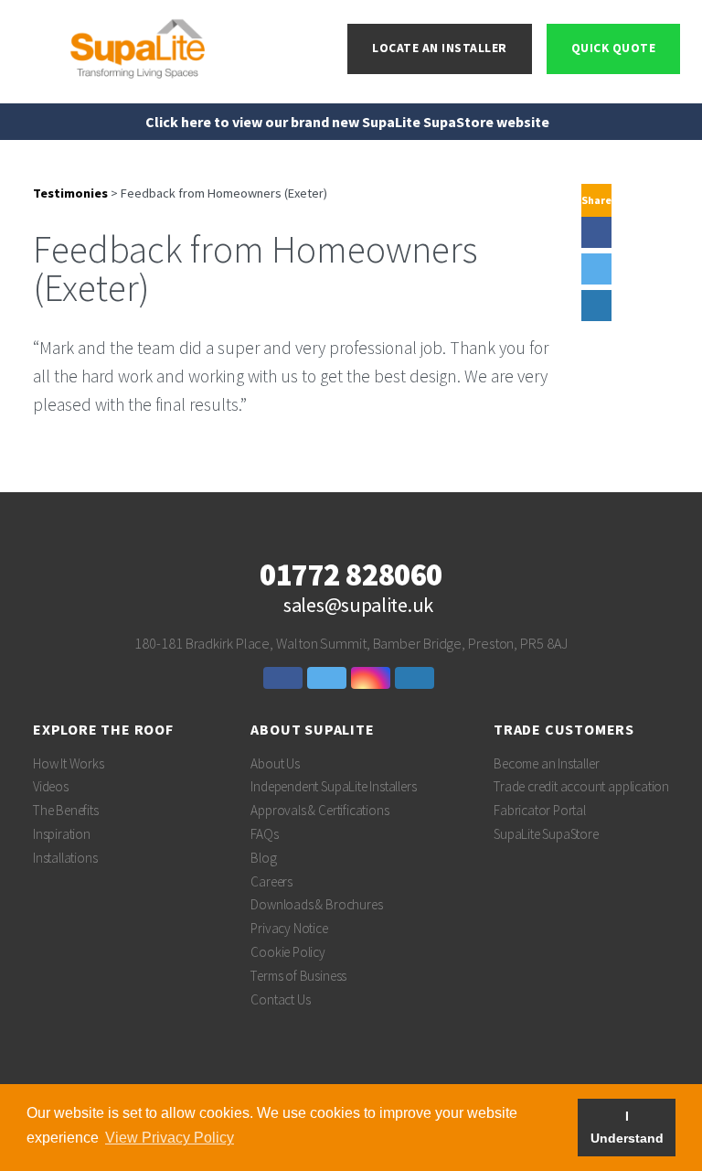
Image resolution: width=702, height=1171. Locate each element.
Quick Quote (613, 48)
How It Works (68, 763)
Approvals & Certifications (319, 810)
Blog (263, 857)
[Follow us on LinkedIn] (417, 678)
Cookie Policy (287, 952)
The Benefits (66, 810)
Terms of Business (298, 975)
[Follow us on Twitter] (329, 678)
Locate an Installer (439, 48)
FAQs (264, 834)
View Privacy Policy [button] (169, 1137)
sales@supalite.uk (358, 605)
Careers (271, 881)
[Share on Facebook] (596, 232)
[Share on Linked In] (596, 305)
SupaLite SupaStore (546, 834)
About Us (274, 763)
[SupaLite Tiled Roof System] (139, 47)
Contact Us (280, 999)
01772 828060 (350, 575)
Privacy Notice (288, 928)
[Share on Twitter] (596, 269)
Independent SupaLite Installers (333, 786)
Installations (65, 857)
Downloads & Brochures (316, 904)
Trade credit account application (581, 786)
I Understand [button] (627, 1127)
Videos (51, 786)
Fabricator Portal (540, 810)
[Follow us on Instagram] (373, 678)
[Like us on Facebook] (285, 678)
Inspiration (61, 834)
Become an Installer (546, 763)
